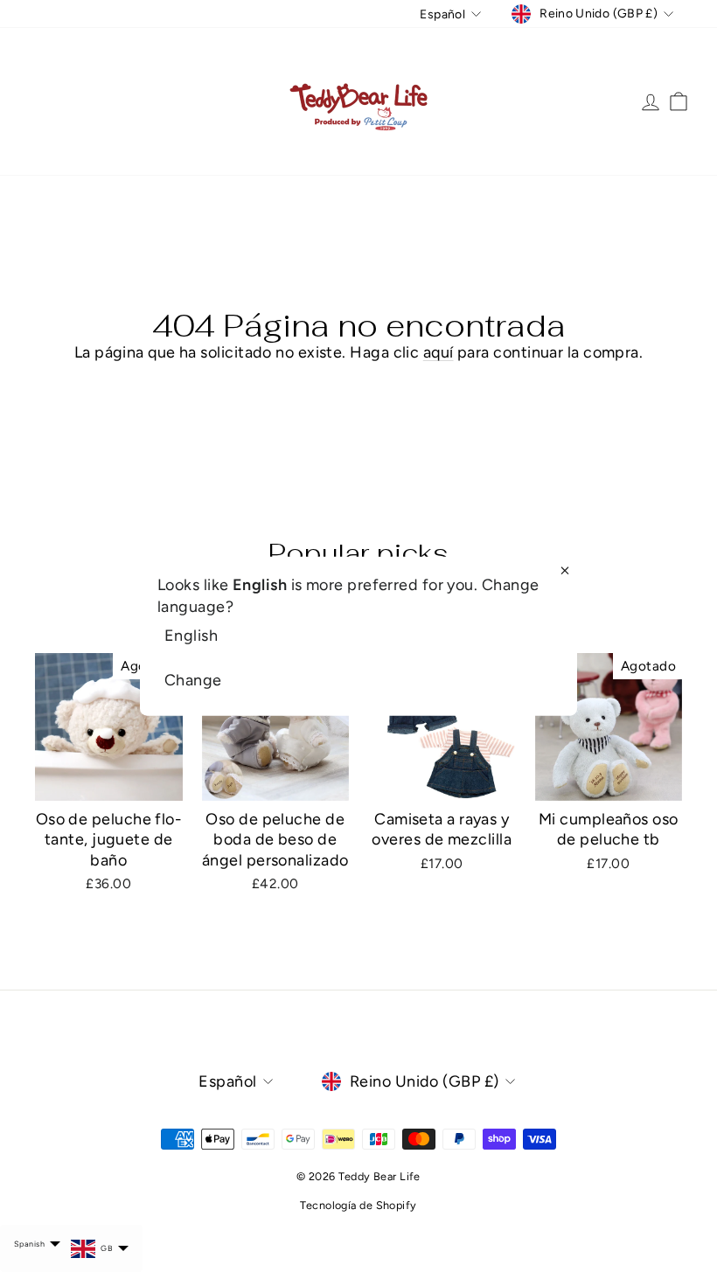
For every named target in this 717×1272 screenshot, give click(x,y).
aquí (438, 352)
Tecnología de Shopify (358, 1205)
